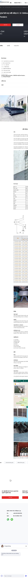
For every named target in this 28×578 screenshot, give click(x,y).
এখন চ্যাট (18, 24)
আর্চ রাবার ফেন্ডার (7, 7)
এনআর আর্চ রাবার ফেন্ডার (9, 462)
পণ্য (3, 7)
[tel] (15, 519)
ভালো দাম (5, 24)
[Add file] (2, 575)
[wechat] (12, 519)
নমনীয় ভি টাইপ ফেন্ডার (21, 462)
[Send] (26, 575)
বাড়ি (0, 7)
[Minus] (26, 546)
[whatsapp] (8, 519)
